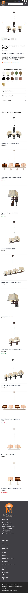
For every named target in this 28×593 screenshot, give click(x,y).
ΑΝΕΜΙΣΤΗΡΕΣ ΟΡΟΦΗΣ (7, 558)
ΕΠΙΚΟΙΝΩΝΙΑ (5, 561)
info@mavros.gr (9, 533)
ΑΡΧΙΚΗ (4, 552)
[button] (25, 23)
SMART (17, 55)
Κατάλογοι (4, 545)
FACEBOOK (5, 568)
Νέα (3, 543)
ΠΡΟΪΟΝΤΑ (4, 555)
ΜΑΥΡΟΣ (16, 59)
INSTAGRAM (5, 572)
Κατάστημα (5, 540)
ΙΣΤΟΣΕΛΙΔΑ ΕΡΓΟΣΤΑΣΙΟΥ (8, 564)
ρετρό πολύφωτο (13, 57)
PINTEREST (5, 577)
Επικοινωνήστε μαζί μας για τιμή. (10, 62)
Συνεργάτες (5, 548)
